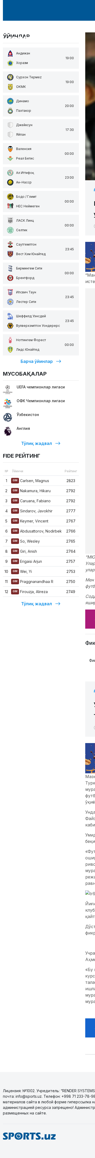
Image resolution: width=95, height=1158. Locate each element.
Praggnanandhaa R (33, 581)
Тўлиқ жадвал (36, 443)
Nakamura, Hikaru (32, 490)
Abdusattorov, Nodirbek (37, 531)
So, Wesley (26, 541)
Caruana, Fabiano (32, 501)
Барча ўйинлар (37, 361)
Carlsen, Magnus (31, 480)
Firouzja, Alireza (30, 591)
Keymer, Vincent (30, 521)
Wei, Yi (22, 571)
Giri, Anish (25, 551)
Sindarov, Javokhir (33, 511)
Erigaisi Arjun (27, 561)
